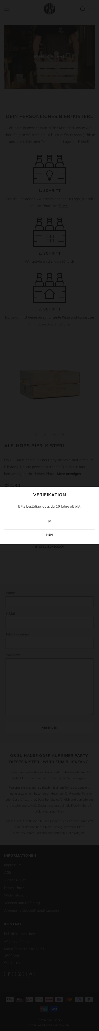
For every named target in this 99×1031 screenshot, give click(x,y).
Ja (49, 521)
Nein (49, 534)
